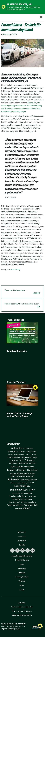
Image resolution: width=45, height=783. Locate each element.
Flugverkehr (14, 460)
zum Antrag (15, 269)
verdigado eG (15, 629)
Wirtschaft (18, 509)
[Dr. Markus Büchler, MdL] (3, 6)
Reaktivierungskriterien (19, 483)
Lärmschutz (32, 470)
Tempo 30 (32, 496)
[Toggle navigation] (41, 17)
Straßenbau (28, 493)
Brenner (22, 451)
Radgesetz (30, 476)
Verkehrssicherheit (30, 505)
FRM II (21, 460)
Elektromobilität (14, 457)
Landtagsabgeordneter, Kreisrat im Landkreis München (23, 8)
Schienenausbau (22, 485)
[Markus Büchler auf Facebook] (22, 550)
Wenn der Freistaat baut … (22, 291)
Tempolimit (16, 499)
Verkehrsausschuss (28, 502)
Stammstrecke (17, 493)
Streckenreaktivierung (18, 496)
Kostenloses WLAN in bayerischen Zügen (22, 305)
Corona (10, 454)
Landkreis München (16, 470)
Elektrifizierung (31, 454)
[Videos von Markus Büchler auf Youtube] (32, 550)
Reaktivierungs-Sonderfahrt (29, 480)
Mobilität (13, 473)
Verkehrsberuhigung (14, 505)
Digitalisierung (19, 454)
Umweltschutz (26, 499)
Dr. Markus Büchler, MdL (19, 4)
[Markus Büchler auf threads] (17, 550)
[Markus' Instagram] (12, 550)
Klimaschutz (17, 466)
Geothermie (13, 463)
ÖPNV (26, 508)
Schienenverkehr (19, 489)
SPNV (32, 489)
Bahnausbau (29, 448)
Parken (32, 473)
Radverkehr (13, 479)
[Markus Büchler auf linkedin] (27, 550)
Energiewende (26, 457)
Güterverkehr (23, 463)
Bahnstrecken (13, 451)
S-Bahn (31, 482)
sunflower (18, 626)
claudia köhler (31, 451)
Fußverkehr (30, 460)
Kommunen (29, 466)
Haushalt (32, 463)
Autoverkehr (17, 448)
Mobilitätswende (23, 473)
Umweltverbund (14, 502)
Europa (34, 457)
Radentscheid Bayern (18, 476)
